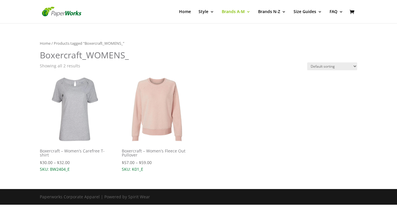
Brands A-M (233, 12)
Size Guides (305, 12)
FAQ (333, 12)
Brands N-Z (269, 12)
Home (185, 12)
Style (203, 12)
